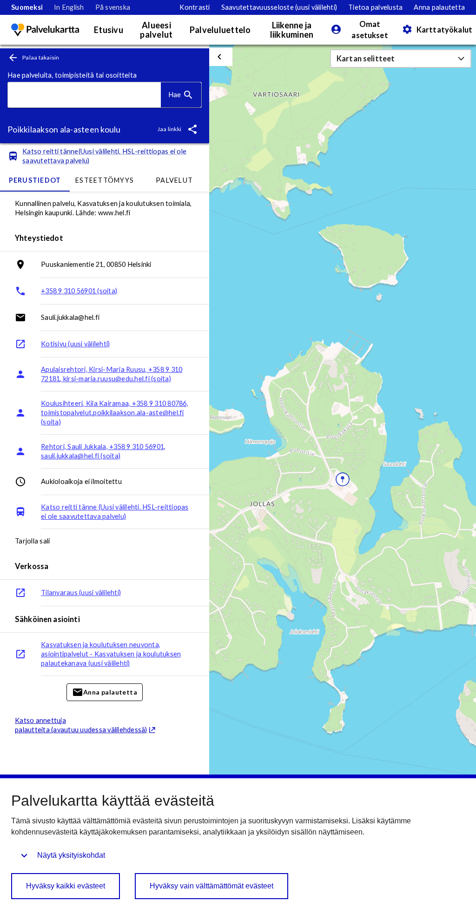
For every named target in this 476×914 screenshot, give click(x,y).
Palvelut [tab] (174, 180)
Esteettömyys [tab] (104, 180)
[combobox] (84, 95)
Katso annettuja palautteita (81, 725)
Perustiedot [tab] (35, 180)
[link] (27, 7)
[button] (400, 58)
